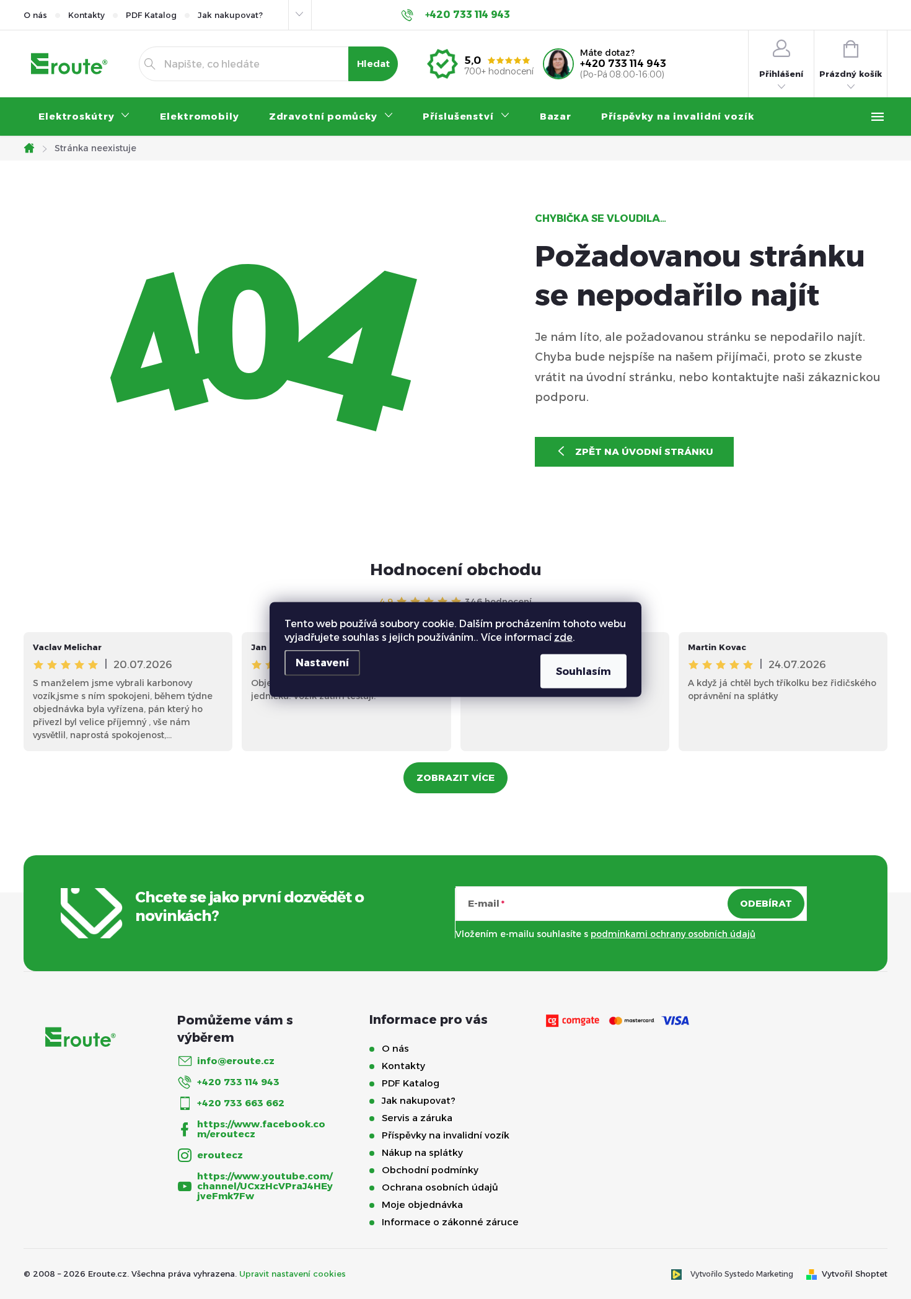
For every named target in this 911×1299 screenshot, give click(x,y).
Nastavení (322, 663)
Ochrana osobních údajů (440, 1187)
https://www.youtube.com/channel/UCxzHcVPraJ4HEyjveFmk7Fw (265, 1186)
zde (563, 637)
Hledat (373, 63)
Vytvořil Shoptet (854, 1274)
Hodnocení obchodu (456, 569)
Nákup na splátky (422, 1152)
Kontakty (86, 15)
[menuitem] (84, 116)
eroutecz (220, 1155)
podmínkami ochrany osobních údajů (673, 934)
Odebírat (766, 903)
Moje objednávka (422, 1204)
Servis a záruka (417, 1118)
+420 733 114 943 (623, 63)
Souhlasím (583, 671)
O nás (35, 15)
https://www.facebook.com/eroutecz (261, 1129)
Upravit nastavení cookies (292, 1274)
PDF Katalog (151, 15)
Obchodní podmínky (430, 1170)
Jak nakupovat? (230, 15)
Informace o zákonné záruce (450, 1222)
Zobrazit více (455, 777)
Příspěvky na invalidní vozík (445, 1135)
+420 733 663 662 (240, 1103)
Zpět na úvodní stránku (644, 451)
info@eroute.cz (236, 1061)
